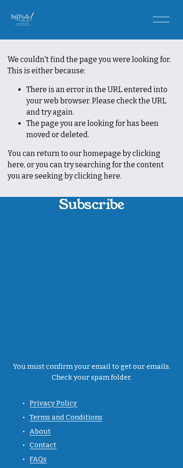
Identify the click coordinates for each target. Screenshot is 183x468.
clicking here (97, 176)
